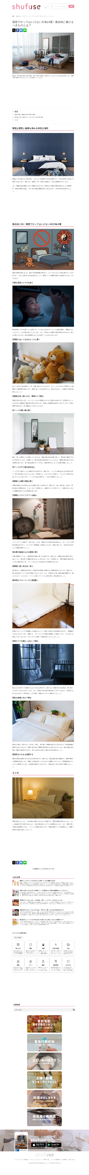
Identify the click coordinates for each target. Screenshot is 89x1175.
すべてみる (18, 937)
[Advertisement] (43, 93)
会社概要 (64, 1159)
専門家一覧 (46, 1159)
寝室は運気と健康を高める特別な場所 (25, 114)
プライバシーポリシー (35, 1159)
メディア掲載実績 (55, 1159)
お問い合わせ (71, 1159)
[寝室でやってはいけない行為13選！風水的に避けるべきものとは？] (21, 30)
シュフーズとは (18, 1159)
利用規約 (26, 1159)
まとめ (16, 120)
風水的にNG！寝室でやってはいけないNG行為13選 (29, 117)
